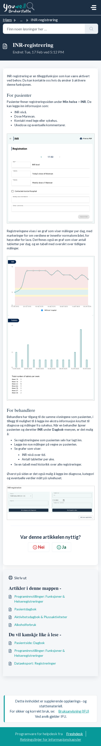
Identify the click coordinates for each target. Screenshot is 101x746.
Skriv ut (20, 578)
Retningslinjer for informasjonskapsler (50, 739)
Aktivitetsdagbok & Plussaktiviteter (40, 617)
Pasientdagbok (25, 609)
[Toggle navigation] (93, 7)
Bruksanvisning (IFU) (73, 711)
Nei (41, 547)
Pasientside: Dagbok (29, 643)
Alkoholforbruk (25, 625)
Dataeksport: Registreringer (35, 663)
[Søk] (91, 29)
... (21, 19)
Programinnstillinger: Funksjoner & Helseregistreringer (39, 598)
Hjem (7, 19)
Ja (64, 547)
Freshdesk (74, 733)
